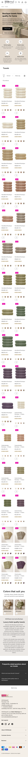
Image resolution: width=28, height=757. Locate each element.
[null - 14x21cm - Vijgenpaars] (21, 564)
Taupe (11, 110)
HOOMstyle (7, 753)
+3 (3, 112)
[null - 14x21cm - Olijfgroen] (7, 564)
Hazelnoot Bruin (5, 110)
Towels (6, 6)
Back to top (14, 688)
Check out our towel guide (10, 32)
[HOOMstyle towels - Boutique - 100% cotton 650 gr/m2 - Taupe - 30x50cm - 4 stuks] (7, 468)
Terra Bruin (8, 110)
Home (2, 6)
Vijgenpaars (11, 553)
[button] (25, 2)
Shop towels (7, 28)
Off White (2, 110)
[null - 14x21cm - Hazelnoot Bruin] (7, 535)
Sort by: (6, 75)
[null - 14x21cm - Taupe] (21, 535)
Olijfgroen (8, 553)
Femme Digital (17, 753)
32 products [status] (6, 80)
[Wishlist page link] (16, 2)
